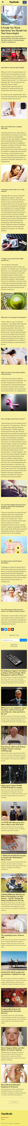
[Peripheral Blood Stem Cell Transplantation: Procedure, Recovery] (14, 997)
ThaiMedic (14, 1)
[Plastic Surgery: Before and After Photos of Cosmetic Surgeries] (14, 1036)
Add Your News (5, 1117)
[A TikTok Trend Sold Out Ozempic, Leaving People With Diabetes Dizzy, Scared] (14, 844)
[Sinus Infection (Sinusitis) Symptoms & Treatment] (14, 1073)
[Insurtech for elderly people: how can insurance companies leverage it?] (14, 960)
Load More (14, 1102)
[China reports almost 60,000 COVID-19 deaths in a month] (14, 774)
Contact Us (17, 1123)
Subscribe (23, 640)
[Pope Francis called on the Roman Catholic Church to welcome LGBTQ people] (14, 735)
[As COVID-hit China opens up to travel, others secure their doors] (14, 811)
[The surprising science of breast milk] (14, 923)
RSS (4, 1119)
